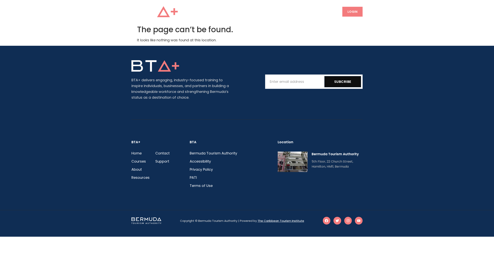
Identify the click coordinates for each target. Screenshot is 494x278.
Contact (291, 11)
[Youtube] (359, 221)
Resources (266, 11)
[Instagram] (348, 221)
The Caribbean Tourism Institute (281, 221)
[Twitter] (337, 221)
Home (206, 11)
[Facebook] (327, 221)
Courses (224, 11)
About (244, 11)
